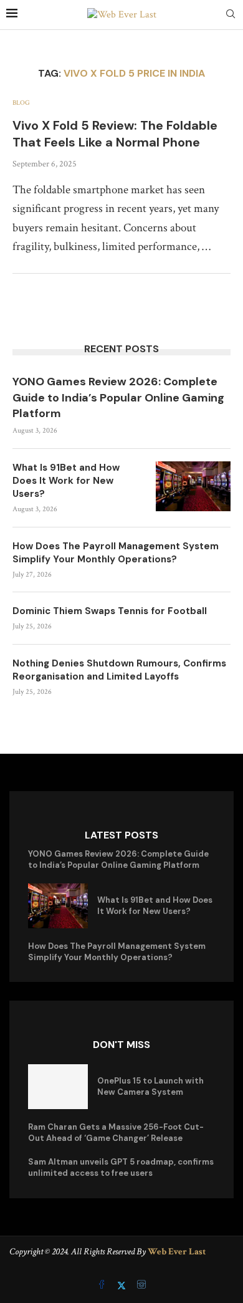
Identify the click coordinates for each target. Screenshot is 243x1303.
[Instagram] (141, 1285)
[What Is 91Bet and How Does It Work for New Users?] (193, 486)
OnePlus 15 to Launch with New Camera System (150, 1086)
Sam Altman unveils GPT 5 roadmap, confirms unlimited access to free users (121, 1167)
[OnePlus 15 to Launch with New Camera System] (58, 1086)
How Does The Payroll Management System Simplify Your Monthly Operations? (115, 552)
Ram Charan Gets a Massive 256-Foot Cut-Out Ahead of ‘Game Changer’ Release (116, 1132)
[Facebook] (103, 1285)
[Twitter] (123, 1285)
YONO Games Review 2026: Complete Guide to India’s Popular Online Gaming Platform (118, 397)
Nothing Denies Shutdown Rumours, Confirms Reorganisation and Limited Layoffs (119, 670)
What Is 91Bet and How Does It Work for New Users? (66, 480)
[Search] (230, 15)
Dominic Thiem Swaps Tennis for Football (109, 611)
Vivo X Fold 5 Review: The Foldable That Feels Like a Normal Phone (114, 133)
